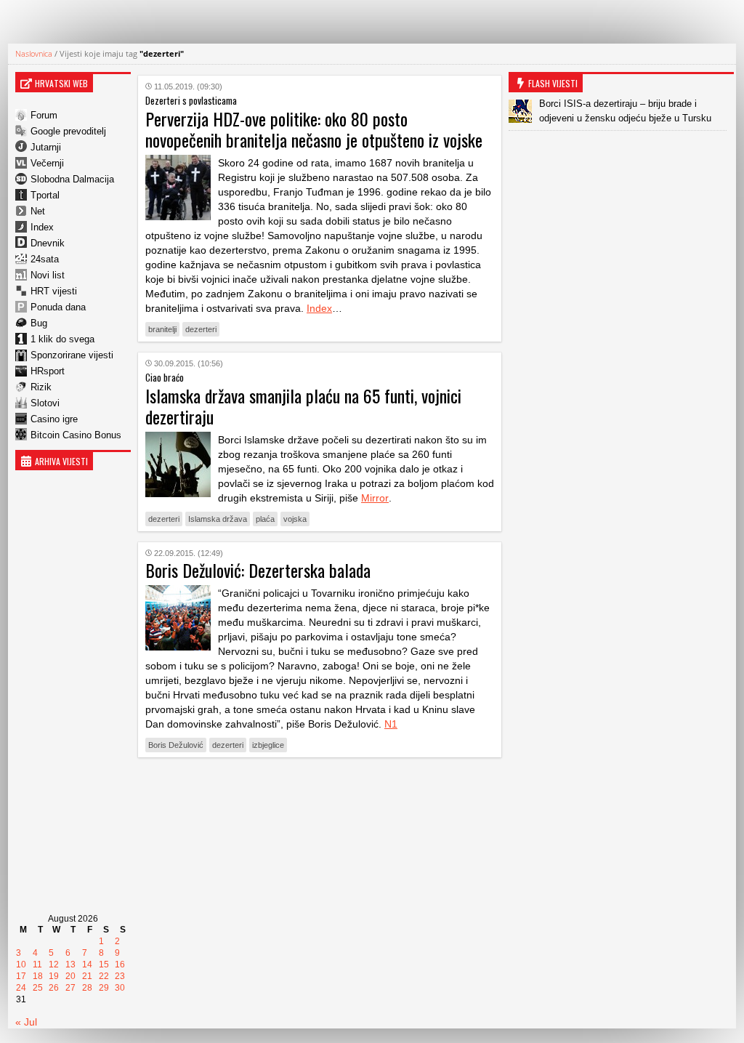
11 (37, 964)
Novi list (48, 275)
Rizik (41, 387)
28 (87, 988)
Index (42, 227)
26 (54, 988)
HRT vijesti (54, 291)
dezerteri (201, 329)
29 (104, 988)
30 (120, 988)
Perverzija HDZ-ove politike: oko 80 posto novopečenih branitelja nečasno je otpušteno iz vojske (313, 129)
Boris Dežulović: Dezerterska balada (258, 570)
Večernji (47, 163)
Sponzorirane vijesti (72, 355)
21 (87, 976)
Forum (44, 115)
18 (38, 976)
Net (38, 211)
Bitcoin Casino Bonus (76, 435)
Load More (319, 791)
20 (70, 976)
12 (54, 964)
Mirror (375, 498)
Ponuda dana (58, 307)
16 (120, 964)
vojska (295, 519)
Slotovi (45, 403)
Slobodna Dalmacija (72, 179)
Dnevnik (48, 243)
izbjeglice (268, 745)
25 (38, 988)
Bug (39, 323)
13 (70, 964)
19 (54, 976)
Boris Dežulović (175, 745)
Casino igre (54, 419)
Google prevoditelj (68, 131)
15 (104, 964)
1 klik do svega (62, 339)
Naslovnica (33, 53)
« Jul (26, 1022)
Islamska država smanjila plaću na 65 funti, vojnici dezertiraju (303, 406)
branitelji (162, 329)
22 (104, 976)
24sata (45, 259)
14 (87, 964)
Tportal (45, 195)
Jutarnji (46, 147)
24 (21, 988)
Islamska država (217, 519)
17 (21, 976)
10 (21, 964)
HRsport (48, 371)
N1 (390, 724)
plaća (265, 519)
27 (70, 988)
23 (120, 976)
